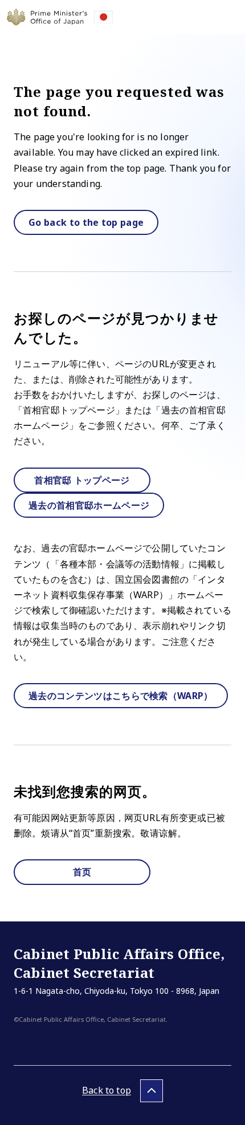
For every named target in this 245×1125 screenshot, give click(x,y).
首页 (82, 872)
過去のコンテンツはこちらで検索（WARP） (120, 695)
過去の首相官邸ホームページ (88, 505)
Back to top (106, 1090)
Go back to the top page (86, 222)
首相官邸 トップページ (82, 480)
